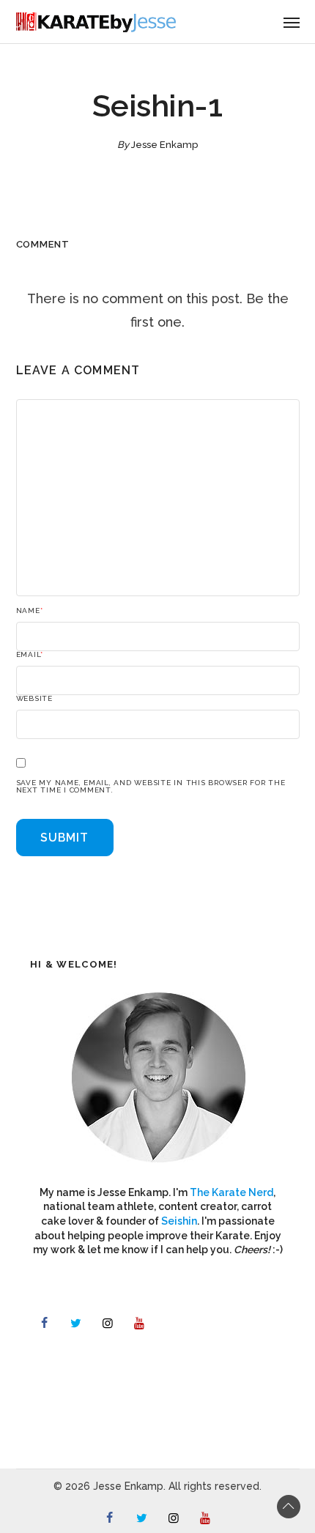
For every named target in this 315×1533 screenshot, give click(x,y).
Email (30, 654)
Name (29, 611)
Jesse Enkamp (164, 144)
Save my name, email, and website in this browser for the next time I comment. (151, 786)
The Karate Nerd (231, 1192)
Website (34, 698)
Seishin (179, 1221)
